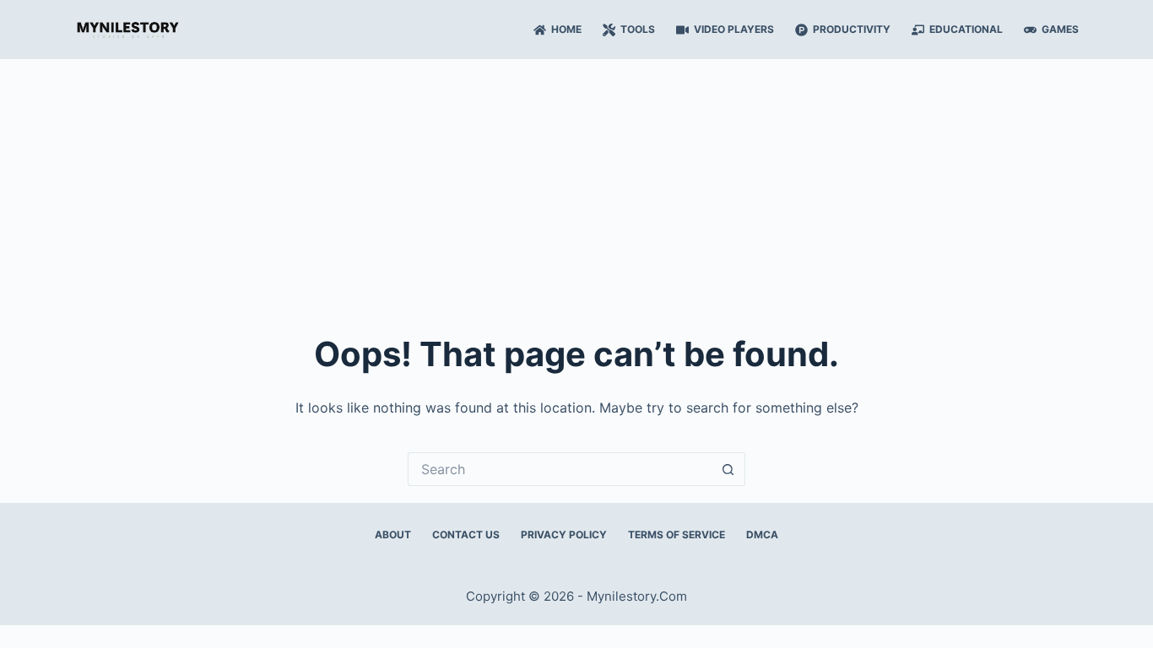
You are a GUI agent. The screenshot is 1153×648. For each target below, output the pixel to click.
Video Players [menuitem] (734, 29)
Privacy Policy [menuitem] (564, 534)
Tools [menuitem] (637, 29)
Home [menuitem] (566, 29)
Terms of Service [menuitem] (676, 534)
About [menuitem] (393, 534)
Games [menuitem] (1060, 29)
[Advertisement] (576, 186)
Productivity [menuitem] (851, 29)
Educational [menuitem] (966, 29)
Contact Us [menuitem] (466, 534)
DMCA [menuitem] (762, 534)
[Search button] (728, 469)
